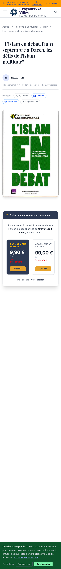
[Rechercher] (55, 12)
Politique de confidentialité (26, 557)
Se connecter (37, 3)
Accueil (6, 26)
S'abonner (53, 3)
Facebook (12, 101)
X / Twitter (23, 95)
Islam (45, 26)
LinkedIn (40, 95)
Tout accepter (43, 564)
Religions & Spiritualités (26, 26)
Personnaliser (24, 564)
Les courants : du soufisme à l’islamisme (23, 31)
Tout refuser (8, 564)
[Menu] (5, 12)
